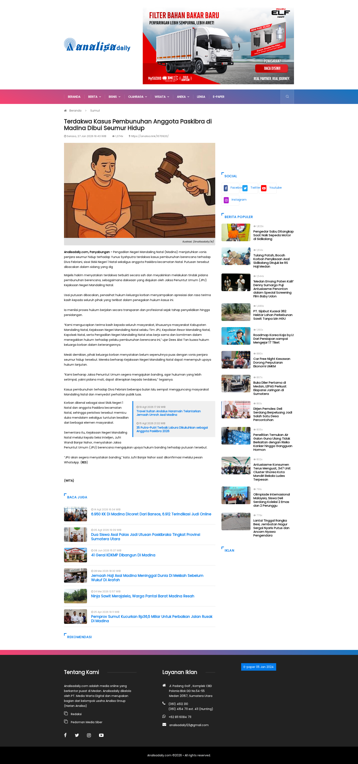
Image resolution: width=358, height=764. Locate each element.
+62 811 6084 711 (180, 717)
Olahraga (136, 97)
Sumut (95, 110)
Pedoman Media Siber (86, 722)
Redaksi (76, 714)
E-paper (218, 97)
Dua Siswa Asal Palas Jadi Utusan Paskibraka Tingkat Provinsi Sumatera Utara (145, 536)
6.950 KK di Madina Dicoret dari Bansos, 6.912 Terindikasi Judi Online (151, 514)
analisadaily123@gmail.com (189, 725)
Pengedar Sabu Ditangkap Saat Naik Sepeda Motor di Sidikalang (273, 235)
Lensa (201, 97)
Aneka (182, 97)
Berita (93, 97)
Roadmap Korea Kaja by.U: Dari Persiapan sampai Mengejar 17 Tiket (273, 339)
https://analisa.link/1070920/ (150, 136)
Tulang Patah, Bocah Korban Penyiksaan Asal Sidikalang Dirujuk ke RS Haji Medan (271, 261)
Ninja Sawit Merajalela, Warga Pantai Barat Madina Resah (142, 596)
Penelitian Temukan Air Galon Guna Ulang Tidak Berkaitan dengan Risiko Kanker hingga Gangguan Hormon (272, 442)
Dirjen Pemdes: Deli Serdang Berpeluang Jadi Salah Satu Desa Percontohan (272, 414)
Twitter (254, 188)
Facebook (235, 188)
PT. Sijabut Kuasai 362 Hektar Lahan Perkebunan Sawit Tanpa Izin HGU (273, 315)
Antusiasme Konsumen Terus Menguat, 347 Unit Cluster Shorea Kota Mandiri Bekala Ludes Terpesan (272, 472)
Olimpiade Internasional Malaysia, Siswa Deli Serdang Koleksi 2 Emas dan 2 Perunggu (271, 500)
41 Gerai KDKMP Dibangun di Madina (123, 555)
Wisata (161, 97)
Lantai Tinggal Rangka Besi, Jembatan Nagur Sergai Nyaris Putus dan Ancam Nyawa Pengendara (271, 527)
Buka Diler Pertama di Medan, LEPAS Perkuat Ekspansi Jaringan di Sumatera (270, 388)
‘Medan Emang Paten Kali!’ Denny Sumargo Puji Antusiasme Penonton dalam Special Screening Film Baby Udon (273, 288)
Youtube (273, 188)
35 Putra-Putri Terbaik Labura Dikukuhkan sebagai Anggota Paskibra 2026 (172, 429)
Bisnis (114, 97)
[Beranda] (97, 44)
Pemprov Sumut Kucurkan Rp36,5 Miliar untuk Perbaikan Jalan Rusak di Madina (151, 618)
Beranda (74, 97)
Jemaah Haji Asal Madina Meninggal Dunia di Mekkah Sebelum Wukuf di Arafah (147, 577)
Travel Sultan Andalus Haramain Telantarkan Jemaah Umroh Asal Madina (169, 413)
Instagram (235, 200)
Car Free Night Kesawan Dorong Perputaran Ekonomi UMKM (271, 362)
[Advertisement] (257, 137)
